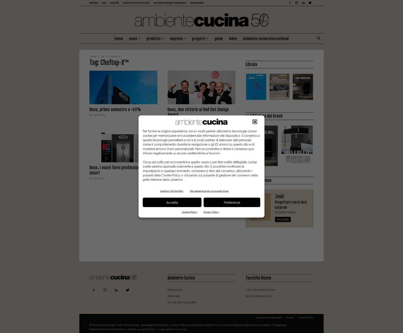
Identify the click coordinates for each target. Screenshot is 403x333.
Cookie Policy (189, 212)
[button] (255, 122)
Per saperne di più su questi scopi (209, 191)
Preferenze (232, 202)
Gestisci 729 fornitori (171, 191)
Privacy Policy (211, 212)
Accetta (172, 202)
